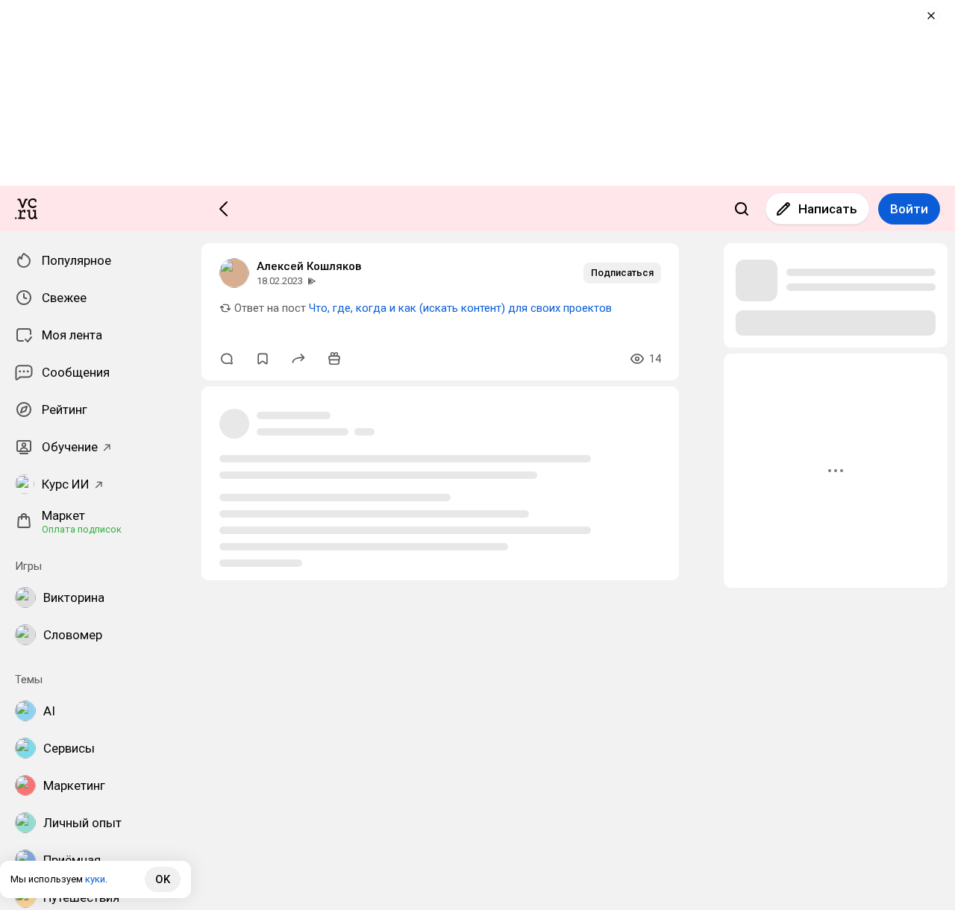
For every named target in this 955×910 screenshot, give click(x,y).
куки (95, 879)
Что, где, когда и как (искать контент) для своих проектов (460, 308)
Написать (827, 208)
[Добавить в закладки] (262, 358)
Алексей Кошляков (309, 266)
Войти (909, 208)
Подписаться (622, 272)
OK (162, 879)
